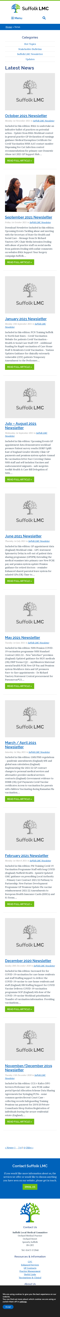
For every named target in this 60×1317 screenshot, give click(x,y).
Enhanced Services (30, 1264)
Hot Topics (30, 44)
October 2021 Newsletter (26, 116)
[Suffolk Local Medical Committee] (30, 14)
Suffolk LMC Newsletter (30, 54)
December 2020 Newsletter (28, 961)
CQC (30, 1261)
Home (9, 27)
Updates (30, 59)
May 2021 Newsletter (22, 638)
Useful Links (30, 1274)
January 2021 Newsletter (26, 319)
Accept (8, 1307)
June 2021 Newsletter (23, 536)
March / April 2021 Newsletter (20, 745)
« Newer (9, 1147)
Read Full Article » (19, 160)
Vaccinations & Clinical (30, 1277)
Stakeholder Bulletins (30, 49)
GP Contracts (30, 1268)
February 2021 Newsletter (26, 856)
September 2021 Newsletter (28, 217)
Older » (29, 1147)
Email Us (30, 1186)
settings (23, 1302)
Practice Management (30, 1271)
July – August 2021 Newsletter (20, 425)
